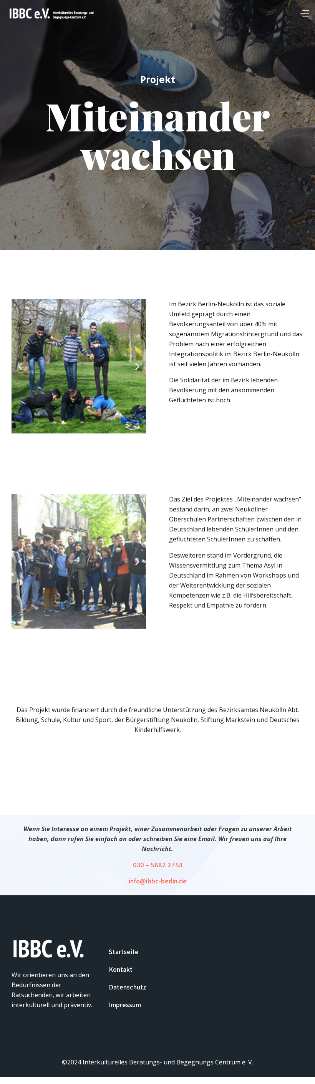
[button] (20, 366)
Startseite (124, 951)
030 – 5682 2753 (157, 864)
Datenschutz (127, 987)
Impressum (125, 1004)
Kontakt (121, 969)
